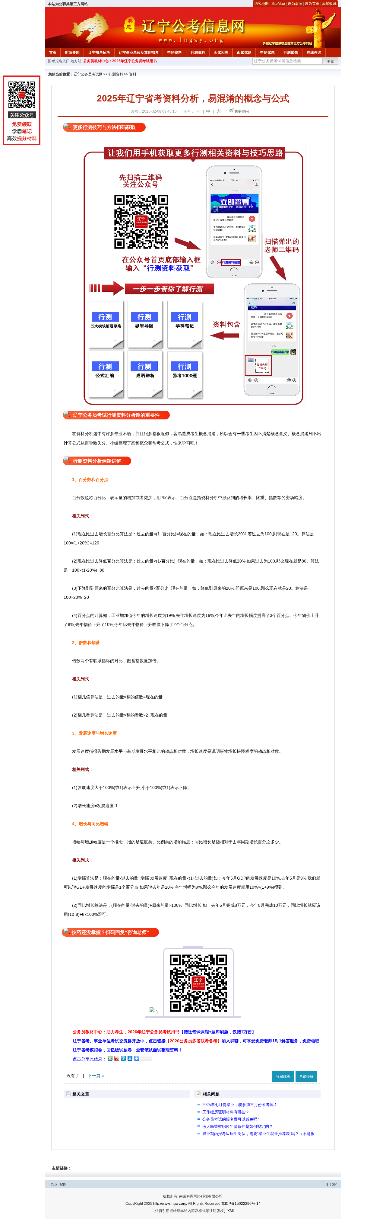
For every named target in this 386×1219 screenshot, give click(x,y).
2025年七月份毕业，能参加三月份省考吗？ (239, 1104)
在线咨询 (314, 52)
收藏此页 (283, 1076)
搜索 (330, 61)
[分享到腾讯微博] (123, 1058)
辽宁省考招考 (99, 52)
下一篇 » (96, 1075)
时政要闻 (72, 52)
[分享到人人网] (129, 1058)
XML (231, 1211)
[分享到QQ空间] (109, 1058)
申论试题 (267, 52)
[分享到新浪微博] (116, 1058)
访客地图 (261, 4)
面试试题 (244, 52)
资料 (132, 74)
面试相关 (221, 52)
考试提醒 (306, 1076)
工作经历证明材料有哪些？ (225, 1112)
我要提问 (241, 111)
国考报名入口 (59, 61)
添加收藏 (329, 4)
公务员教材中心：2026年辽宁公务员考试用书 (120, 61)
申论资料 (174, 52)
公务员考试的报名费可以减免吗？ (231, 1119)
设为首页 (312, 4)
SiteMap (278, 4)
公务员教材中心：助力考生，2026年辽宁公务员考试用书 (164, 1031)
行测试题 (290, 52)
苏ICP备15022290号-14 (241, 1203)
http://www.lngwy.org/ (170, 1203)
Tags (62, 1184)
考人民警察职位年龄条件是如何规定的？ (237, 1126)
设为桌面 (295, 4)
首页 (52, 52)
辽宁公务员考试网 (88, 74)
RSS (53, 1184)
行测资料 (198, 52)
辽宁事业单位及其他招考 (139, 52)
